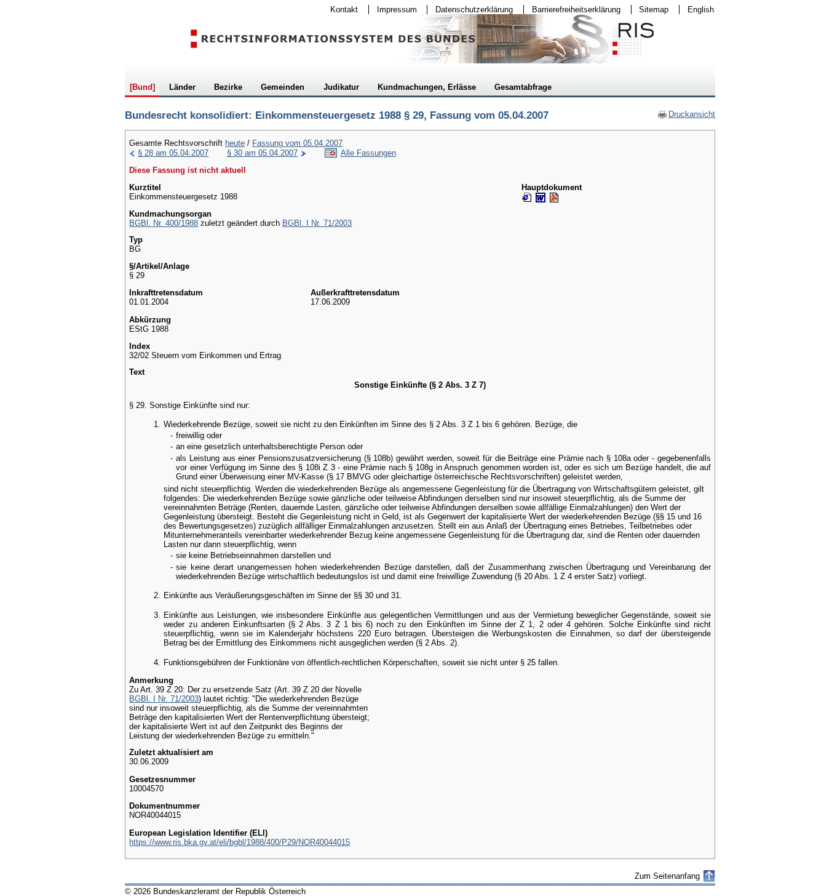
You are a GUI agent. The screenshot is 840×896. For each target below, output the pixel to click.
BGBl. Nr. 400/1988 (163, 223)
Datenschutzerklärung (470, 9)
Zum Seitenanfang (667, 876)
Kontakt (340, 9)
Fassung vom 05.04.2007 (297, 143)
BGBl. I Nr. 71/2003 (317, 223)
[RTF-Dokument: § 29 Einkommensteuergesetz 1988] (540, 197)
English (700, 9)
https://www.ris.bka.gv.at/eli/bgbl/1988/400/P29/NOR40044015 (239, 842)
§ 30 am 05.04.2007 (262, 153)
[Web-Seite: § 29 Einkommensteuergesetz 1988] (527, 197)
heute (235, 143)
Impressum (393, 9)
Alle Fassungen (368, 153)
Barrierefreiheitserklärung (572, 9)
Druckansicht (686, 114)
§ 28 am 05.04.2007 (173, 153)
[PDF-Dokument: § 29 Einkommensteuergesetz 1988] (554, 197)
